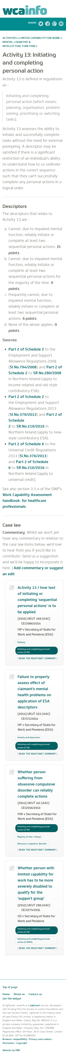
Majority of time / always (29, 836)
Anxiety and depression (28, 737)
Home (6, 994)
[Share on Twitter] (40, 24)
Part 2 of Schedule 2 (26, 349)
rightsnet (35, 1005)
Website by (11, 1050)
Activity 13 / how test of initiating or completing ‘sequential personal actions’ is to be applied (37, 600)
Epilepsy (21, 642)
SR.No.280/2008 (47, 373)
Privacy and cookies (40, 1039)
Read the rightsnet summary (37, 658)
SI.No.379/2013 (23, 414)
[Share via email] (61, 24)
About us (19, 994)
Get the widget (12, 998)
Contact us (35, 994)
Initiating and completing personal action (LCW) (33, 650)
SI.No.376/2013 (33, 456)
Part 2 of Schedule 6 (26, 444)
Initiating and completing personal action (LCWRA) (33, 940)
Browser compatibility (15, 1039)
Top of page (10, 987)
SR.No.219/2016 (30, 426)
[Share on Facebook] (47, 24)
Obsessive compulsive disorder (32, 843)
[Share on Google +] (54, 24)
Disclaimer (8, 1043)
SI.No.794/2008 (23, 367)
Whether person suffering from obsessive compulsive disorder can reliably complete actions (36, 784)
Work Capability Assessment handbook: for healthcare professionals (27, 500)
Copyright (21, 1043)
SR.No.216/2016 (30, 467)
